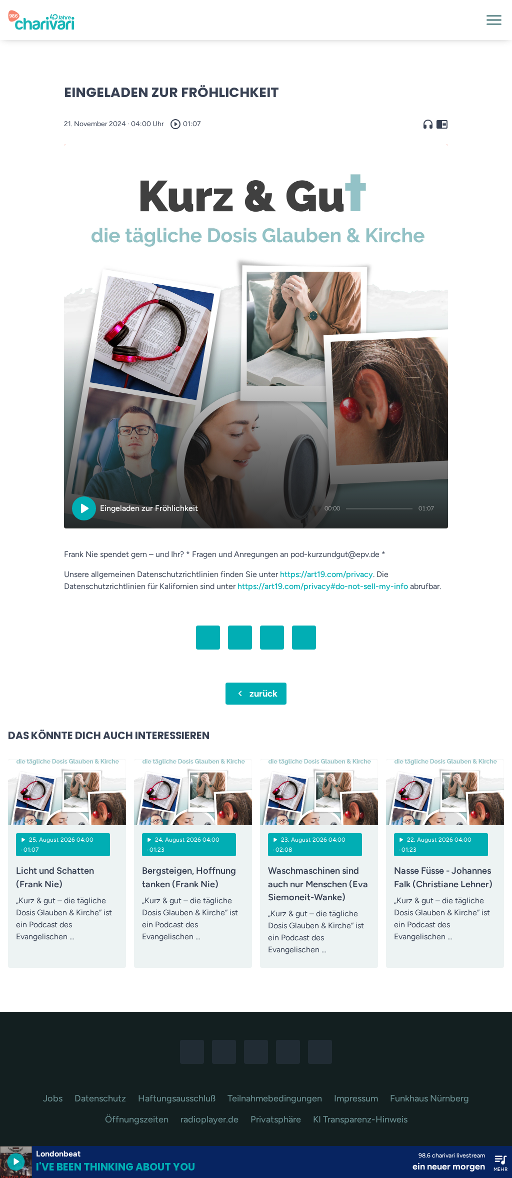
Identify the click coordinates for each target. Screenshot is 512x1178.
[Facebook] (192, 1052)
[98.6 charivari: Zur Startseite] (244, 20)
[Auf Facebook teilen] (208, 638)
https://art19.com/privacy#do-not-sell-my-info (323, 586)
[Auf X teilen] (240, 638)
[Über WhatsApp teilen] (272, 638)
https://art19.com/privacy (326, 574)
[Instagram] (224, 1052)
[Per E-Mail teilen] (304, 638)
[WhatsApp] (256, 1052)
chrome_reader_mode (442, 124)
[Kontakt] (320, 1052)
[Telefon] (288, 1052)
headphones (428, 124)
